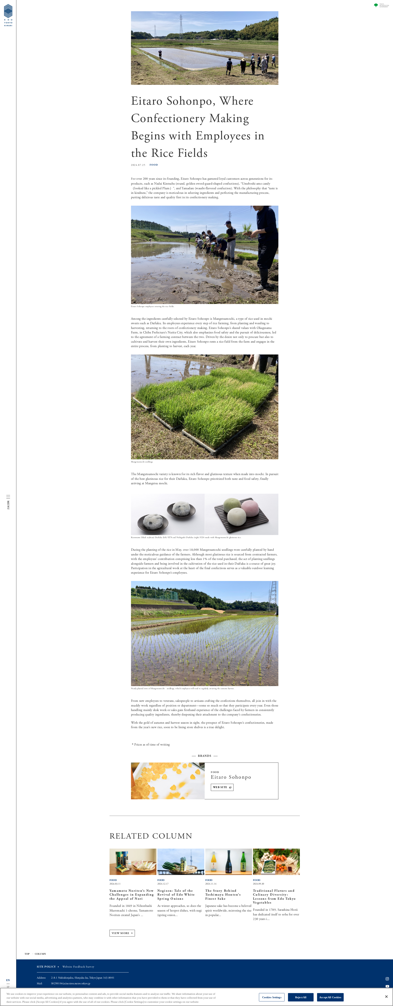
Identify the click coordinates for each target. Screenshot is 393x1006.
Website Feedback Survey (78, 967)
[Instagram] (387, 979)
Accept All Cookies (330, 997)
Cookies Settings (271, 997)
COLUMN (40, 954)
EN (8, 980)
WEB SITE (220, 787)
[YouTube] (387, 986)
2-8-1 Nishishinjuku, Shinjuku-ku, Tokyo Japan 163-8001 (82, 978)
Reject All (300, 997)
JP (8, 987)
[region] (196, 997)
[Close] (386, 996)
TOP (27, 954)
